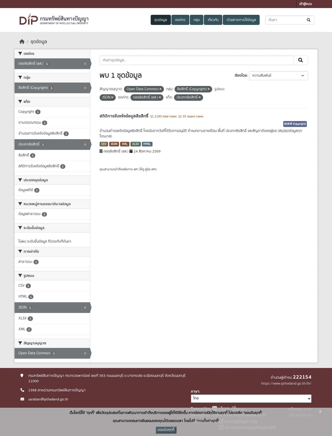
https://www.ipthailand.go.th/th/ (286, 383)
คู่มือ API (150, 169)
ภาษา (195, 391)
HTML (147, 144)
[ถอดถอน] (160, 89)
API (136, 169)
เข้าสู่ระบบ (305, 4)
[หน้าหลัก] (22, 41)
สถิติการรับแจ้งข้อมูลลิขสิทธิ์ (124, 116)
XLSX (135, 144)
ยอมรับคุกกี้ (166, 429)
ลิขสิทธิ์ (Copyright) (295, 124)
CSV (103, 144)
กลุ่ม (196, 20)
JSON (114, 144)
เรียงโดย (241, 75)
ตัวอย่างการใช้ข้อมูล (241, 20)
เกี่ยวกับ (213, 20)
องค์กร (180, 20)
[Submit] (309, 20)
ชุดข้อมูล (160, 20)
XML (125, 144)
